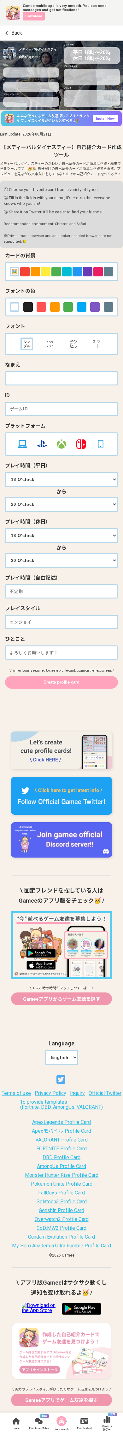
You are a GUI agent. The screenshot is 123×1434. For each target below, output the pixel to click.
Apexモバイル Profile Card (61, 1131)
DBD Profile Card (61, 1157)
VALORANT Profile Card (61, 1139)
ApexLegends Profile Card (61, 1122)
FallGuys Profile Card (61, 1192)
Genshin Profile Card (61, 1210)
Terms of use (16, 1093)
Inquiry (77, 1093)
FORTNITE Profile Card (61, 1148)
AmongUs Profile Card (61, 1166)
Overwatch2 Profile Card (62, 1219)
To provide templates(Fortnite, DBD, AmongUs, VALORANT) (61, 1105)
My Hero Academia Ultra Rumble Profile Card (61, 1245)
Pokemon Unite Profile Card (61, 1184)
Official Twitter (105, 1093)
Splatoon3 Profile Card (62, 1201)
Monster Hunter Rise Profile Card (61, 1175)
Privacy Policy (50, 1093)
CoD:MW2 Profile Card (61, 1228)
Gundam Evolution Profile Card (61, 1237)
